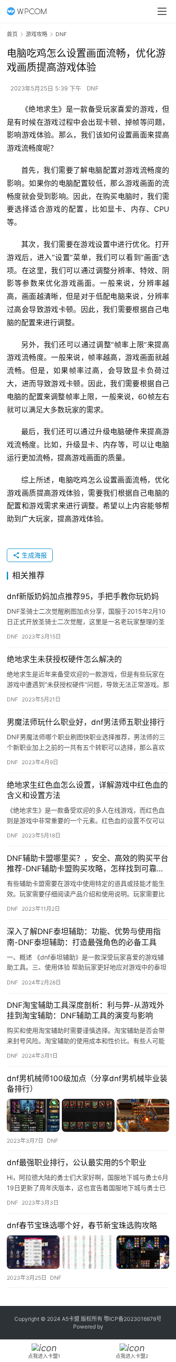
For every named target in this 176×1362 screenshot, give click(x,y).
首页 (12, 34)
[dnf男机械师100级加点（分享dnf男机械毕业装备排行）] (88, 1115)
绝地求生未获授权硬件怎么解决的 (64, 659)
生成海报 (33, 555)
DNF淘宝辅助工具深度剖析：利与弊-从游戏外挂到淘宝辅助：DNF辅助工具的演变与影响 (85, 1010)
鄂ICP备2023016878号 (133, 1318)
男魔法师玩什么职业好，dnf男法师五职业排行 (86, 722)
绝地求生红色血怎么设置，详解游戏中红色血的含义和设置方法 (87, 790)
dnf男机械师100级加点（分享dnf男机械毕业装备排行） (87, 1083)
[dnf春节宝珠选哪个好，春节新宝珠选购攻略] (88, 1251)
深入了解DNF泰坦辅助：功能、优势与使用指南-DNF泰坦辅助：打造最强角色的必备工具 (84, 936)
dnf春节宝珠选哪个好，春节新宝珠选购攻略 (82, 1225)
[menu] (162, 11)
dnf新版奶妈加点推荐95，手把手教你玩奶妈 (83, 596)
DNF (93, 88)
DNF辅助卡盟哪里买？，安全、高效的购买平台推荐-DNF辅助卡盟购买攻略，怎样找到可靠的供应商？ (87, 864)
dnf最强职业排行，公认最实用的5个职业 (76, 1162)
